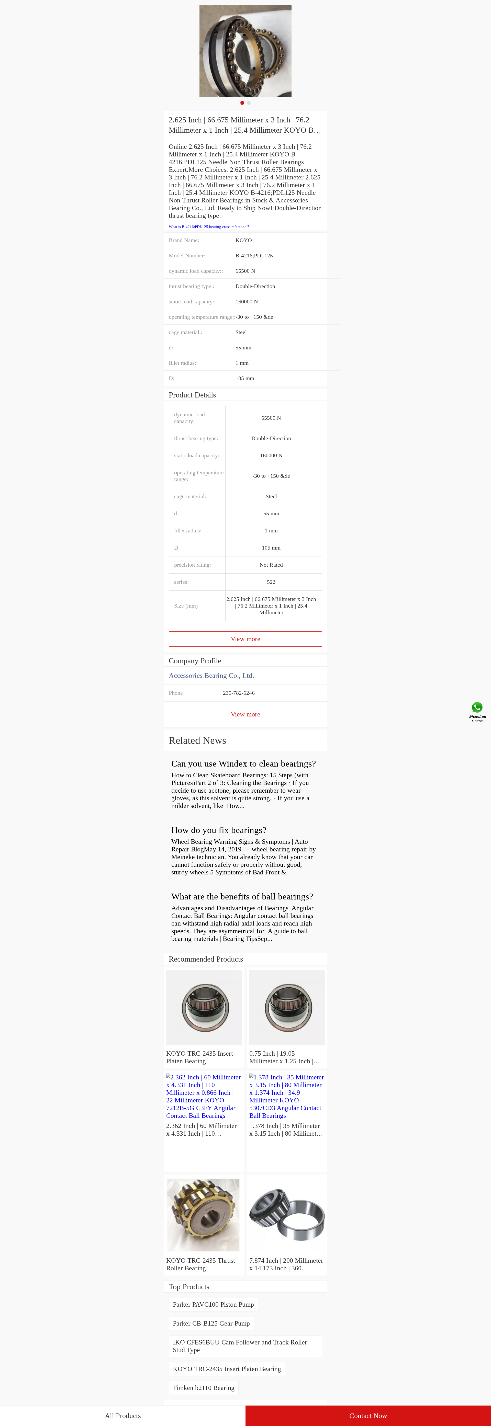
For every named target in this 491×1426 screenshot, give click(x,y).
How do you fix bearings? (218, 830)
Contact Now (368, 1416)
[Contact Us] (477, 713)
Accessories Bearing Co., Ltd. (211, 675)
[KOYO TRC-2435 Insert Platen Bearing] (204, 1045)
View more (245, 639)
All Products (123, 1416)
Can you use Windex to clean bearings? (243, 764)
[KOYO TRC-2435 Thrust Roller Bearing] (204, 1253)
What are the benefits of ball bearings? (242, 897)
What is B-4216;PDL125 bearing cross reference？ (209, 227)
